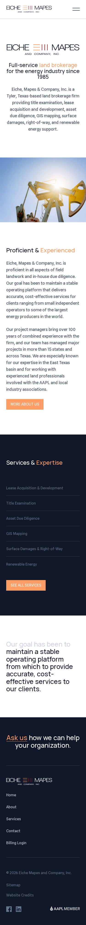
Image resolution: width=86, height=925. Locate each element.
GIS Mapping (16, 533)
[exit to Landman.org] (65, 909)
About (11, 807)
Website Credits (20, 895)
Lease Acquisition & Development (34, 488)
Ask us (16, 737)
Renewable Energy (21, 564)
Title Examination (21, 503)
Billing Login (16, 843)
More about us (25, 404)
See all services (26, 585)
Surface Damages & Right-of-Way (34, 549)
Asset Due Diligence (22, 518)
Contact (13, 831)
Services (13, 819)
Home (11, 795)
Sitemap (13, 885)
